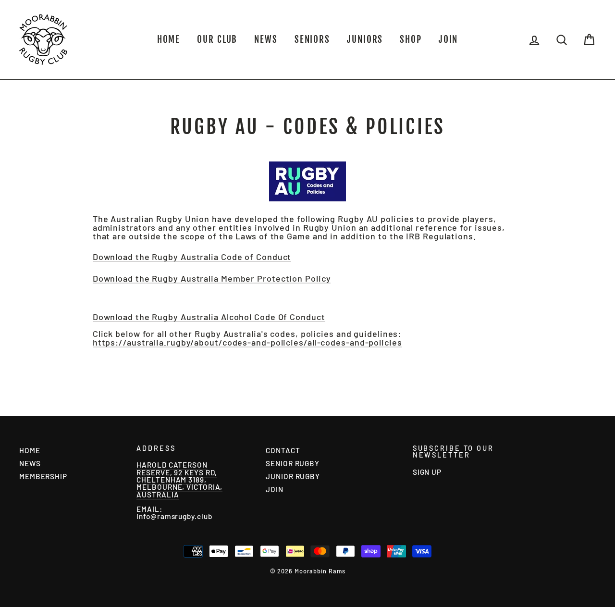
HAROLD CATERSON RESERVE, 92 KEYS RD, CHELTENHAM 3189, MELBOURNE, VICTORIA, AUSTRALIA (179, 479)
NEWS (30, 463)
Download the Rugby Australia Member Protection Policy (212, 279)
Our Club (217, 39)
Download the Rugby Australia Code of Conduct (192, 257)
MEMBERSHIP (43, 476)
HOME (169, 39)
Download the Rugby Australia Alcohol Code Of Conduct (209, 317)
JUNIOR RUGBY (293, 476)
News (266, 39)
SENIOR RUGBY (293, 463)
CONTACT (283, 450)
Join (448, 39)
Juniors (365, 39)
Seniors (312, 39)
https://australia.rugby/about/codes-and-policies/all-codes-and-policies (247, 342)
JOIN (274, 489)
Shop (411, 39)
